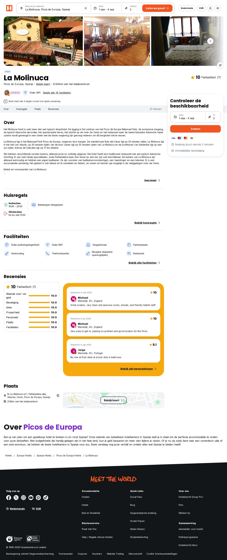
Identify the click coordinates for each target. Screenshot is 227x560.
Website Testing (115, 553)
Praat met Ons (89, 529)
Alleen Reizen (137, 529)
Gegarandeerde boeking (143, 513)
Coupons (82, 553)
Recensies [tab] (53, 109)
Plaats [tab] (38, 109)
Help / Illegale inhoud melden (97, 537)
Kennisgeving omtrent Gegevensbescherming (30, 553)
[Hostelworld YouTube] (30, 497)
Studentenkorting (139, 537)
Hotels (85, 505)
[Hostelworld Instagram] (23, 497)
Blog (132, 505)
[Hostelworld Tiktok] (45, 497)
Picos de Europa (13, 84)
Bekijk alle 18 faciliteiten (57, 92)
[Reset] (85, 8)
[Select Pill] (210, 8)
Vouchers (97, 553)
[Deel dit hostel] (220, 65)
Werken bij (184, 513)
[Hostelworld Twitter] (16, 497)
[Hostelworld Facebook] (8, 497)
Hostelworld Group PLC (191, 497)
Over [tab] (6, 109)
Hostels (86, 497)
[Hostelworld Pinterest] (38, 497)
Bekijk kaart (43, 84)
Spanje (29, 84)
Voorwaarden (66, 553)
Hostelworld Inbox (188, 545)
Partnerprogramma (188, 537)
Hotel (7, 71)
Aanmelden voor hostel (191, 529)
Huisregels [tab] (21, 109)
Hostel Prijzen (137, 521)
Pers (181, 505)
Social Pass (136, 497)
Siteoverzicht (135, 553)
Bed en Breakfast (91, 513)
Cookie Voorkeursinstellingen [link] (162, 553)
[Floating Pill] (210, 41)
